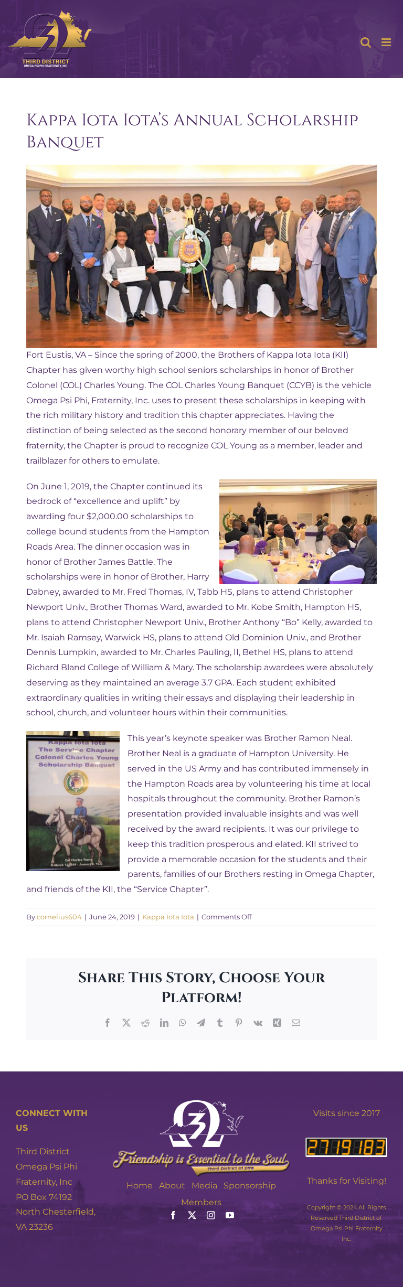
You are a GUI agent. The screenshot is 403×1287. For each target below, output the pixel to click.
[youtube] (230, 1215)
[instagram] (211, 1215)
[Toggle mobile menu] (387, 42)
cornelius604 (59, 917)
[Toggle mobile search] (365, 42)
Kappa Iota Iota (168, 917)
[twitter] (192, 1215)
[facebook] (173, 1215)
